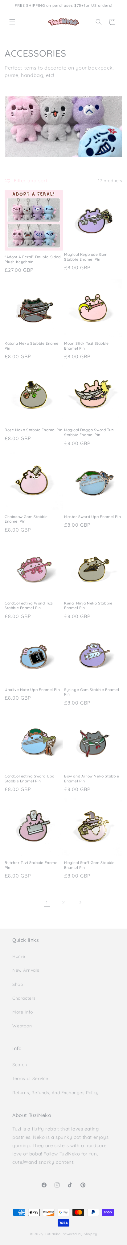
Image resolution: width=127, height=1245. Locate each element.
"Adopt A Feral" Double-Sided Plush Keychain (33, 259)
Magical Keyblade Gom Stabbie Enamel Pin (86, 257)
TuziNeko (53, 1234)
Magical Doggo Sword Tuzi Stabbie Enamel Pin (89, 432)
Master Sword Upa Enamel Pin (92, 516)
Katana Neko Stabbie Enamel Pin (32, 346)
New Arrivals (25, 970)
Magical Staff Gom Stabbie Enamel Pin (89, 865)
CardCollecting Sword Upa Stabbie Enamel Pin (29, 778)
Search (19, 1064)
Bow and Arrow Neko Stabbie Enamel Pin (91, 778)
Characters (24, 998)
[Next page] (80, 902)
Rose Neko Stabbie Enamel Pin (34, 430)
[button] (12, 22)
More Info (22, 1012)
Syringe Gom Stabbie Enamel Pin (91, 692)
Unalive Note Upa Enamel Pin (32, 689)
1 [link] (47, 903)
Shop (17, 984)
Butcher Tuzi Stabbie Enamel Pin (32, 865)
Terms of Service (30, 1078)
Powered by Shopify (79, 1234)
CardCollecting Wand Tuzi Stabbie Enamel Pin (29, 605)
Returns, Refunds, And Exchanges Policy (55, 1092)
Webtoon (22, 1026)
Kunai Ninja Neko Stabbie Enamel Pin (88, 605)
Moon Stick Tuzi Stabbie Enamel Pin (86, 346)
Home (18, 956)
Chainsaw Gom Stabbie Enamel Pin (26, 519)
